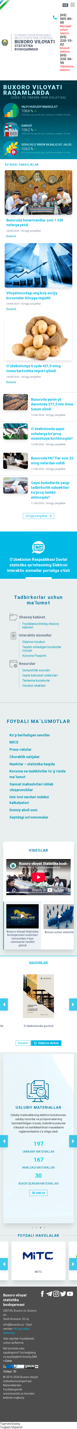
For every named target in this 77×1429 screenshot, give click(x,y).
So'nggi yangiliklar (31, 230)
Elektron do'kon (48, 1043)
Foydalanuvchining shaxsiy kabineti (40, 625)
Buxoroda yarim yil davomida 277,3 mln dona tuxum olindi (52, 404)
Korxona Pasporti (34, 656)
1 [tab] (34, 1228)
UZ (65, 5)
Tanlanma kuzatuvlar (36, 680)
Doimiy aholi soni (23, 810)
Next (73, 1000)
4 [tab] (45, 1228)
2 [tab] (37, 1228)
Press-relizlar (20, 749)
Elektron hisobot (33, 642)
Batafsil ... (12, 236)
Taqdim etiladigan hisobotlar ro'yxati (41, 648)
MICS (13, 742)
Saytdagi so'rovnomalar (28, 817)
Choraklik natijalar (24, 757)
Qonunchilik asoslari (36, 670)
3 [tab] (41, 1228)
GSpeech (17, 1427)
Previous (4, 1000)
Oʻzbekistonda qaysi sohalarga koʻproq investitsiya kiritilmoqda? (52, 434)
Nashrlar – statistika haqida (32, 764)
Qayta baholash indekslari (40, 675)
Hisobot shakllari (34, 686)
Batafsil (23, 1043)
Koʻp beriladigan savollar (29, 735)
